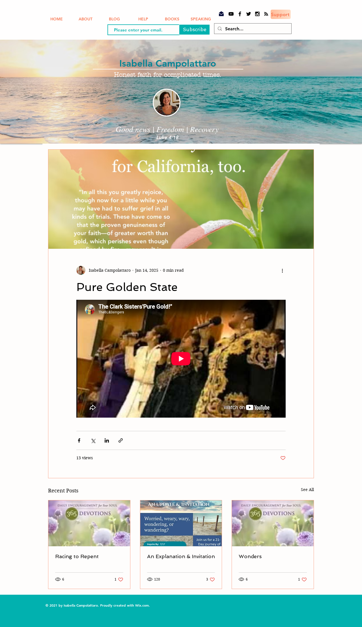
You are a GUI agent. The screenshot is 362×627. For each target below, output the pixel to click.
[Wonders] (273, 523)
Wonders (250, 556)
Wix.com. (143, 605)
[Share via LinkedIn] (106, 440)
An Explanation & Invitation (181, 556)
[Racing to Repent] (89, 523)
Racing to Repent (77, 556)
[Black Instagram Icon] (257, 14)
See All (307, 489)
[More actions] (282, 270)
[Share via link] (120, 440)
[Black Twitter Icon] (248, 14)
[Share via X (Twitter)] (93, 440)
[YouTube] (231, 14)
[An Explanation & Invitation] (181, 523)
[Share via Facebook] (79, 440)
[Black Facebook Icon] (240, 14)
